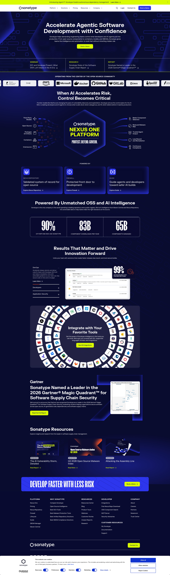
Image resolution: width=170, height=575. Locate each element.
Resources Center (87, 503)
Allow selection (143, 565)
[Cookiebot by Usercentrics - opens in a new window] (23, 571)
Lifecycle (33, 517)
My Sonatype (106, 526)
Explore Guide (114, 190)
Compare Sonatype (56, 503)
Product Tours (86, 510)
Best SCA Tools (55, 510)
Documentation (106, 530)
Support (104, 533)
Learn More (114, 2)
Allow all (143, 560)
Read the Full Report (39, 413)
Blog (83, 506)
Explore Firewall (71, 190)
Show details (104, 570)
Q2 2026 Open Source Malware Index (84, 462)
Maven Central (35, 527)
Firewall (32, 513)
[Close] (167, 2)
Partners (133, 510)
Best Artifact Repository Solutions (61, 517)
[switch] (62, 570)
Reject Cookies (143, 570)
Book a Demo (131, 484)
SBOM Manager (35, 523)
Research (84, 523)
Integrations (105, 503)
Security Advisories (108, 517)
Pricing (75, 8)
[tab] (46, 276)
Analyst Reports (86, 520)
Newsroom (134, 513)
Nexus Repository (36, 510)
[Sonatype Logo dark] (28, 9)
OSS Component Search (109, 510)
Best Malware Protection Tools (60, 513)
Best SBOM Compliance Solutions (61, 520)
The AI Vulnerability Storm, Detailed (43, 462)
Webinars (84, 513)
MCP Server (105, 513)
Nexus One (34, 503)
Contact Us (134, 545)
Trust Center (135, 517)
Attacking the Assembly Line (120, 461)
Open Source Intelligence (58, 506)
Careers (133, 506)
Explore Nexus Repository (32, 190)
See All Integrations (85, 345)
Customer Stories (87, 517)
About (133, 503)
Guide (32, 520)
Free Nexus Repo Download (110, 506)
